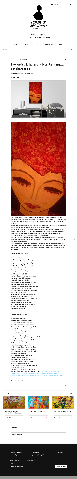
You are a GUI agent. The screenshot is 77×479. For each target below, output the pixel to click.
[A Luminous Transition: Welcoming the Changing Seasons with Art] (14, 402)
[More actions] (65, 60)
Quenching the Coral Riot (37, 411)
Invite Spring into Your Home (63, 411)
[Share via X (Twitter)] (15, 380)
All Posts (5, 49)
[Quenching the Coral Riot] (38, 402)
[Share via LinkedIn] (18, 380)
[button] (70, 4)
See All (72, 393)
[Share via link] (22, 380)
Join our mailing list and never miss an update (22, 460)
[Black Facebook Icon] (72, 239)
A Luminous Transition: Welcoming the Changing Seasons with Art (13, 412)
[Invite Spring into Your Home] (63, 402)
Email (11, 463)
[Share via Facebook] (11, 380)
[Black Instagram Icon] (74, 239)
